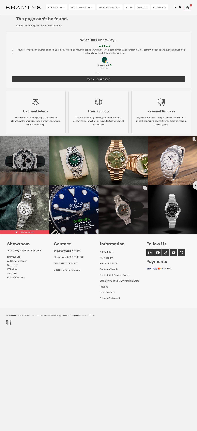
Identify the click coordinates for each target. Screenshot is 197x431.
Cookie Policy (107, 292)
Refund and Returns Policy (115, 275)
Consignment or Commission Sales (119, 280)
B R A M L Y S (23, 7)
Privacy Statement (110, 298)
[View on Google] (98, 60)
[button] (56, 7)
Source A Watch (109, 269)
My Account (106, 257)
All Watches (106, 252)
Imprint (104, 286)
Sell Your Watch (109, 263)
